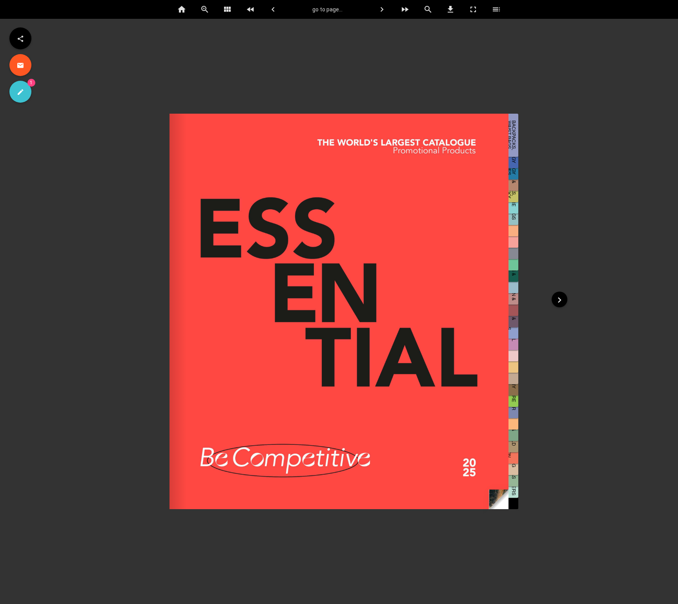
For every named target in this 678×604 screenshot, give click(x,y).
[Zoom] (205, 9)
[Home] (182, 9)
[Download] (450, 9)
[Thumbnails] (227, 9)
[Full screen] (473, 9)
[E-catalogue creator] (20, 92)
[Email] (20, 65)
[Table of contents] (496, 9)
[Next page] (382, 9)
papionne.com (662, 598)
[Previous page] (273, 9)
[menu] (20, 38)
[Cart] (656, 10)
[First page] (250, 9)
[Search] (428, 9)
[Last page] (405, 9)
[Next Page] (559, 299)
